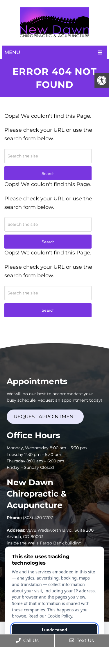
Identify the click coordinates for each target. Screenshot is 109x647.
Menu (12, 52)
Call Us (30, 640)
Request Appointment (45, 416)
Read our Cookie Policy (50, 616)
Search (48, 310)
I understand (54, 629)
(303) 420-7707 (38, 517)
